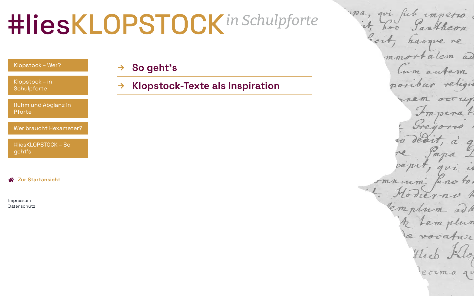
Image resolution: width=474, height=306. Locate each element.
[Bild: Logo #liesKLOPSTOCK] (163, 16)
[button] (214, 67)
